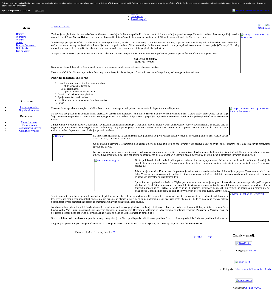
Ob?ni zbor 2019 (252, 287)
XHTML (198, 237)
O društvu (21, 36)
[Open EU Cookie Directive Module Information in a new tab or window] (250, 10)
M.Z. (115, 232)
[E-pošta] (267, 28)
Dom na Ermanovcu (26, 45)
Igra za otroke (23, 51)
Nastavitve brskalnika (17, 6)
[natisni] (261, 27)
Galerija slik (22, 48)
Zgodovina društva (60, 26)
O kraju (20, 39)
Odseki (19, 42)
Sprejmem (39, 11)
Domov (20, 34)
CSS (210, 237)
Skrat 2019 (252, 250)
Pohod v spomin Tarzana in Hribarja (253, 269)
